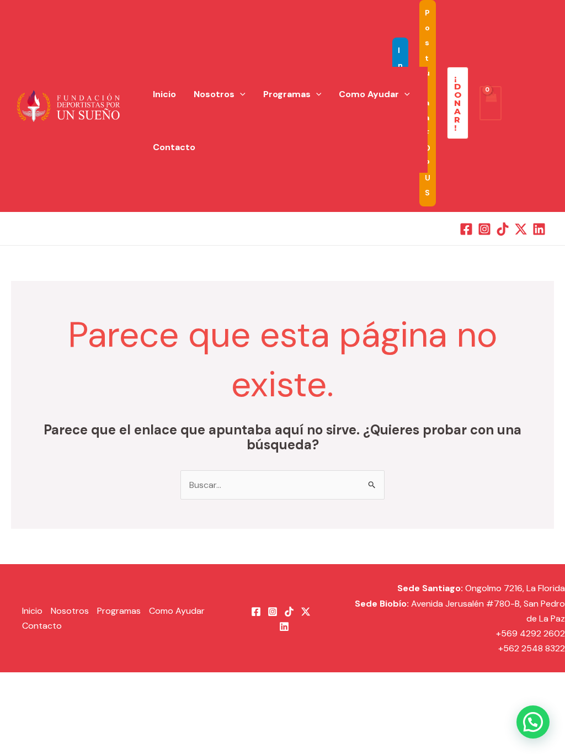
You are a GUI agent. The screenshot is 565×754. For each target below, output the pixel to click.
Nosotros (214, 94)
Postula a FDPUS (427, 103)
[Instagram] (484, 229)
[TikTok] (502, 229)
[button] (240, 94)
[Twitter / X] (520, 229)
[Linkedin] (539, 229)
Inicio (164, 94)
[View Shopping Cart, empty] (490, 103)
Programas (287, 94)
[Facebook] (466, 229)
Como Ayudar (369, 94)
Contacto (174, 147)
